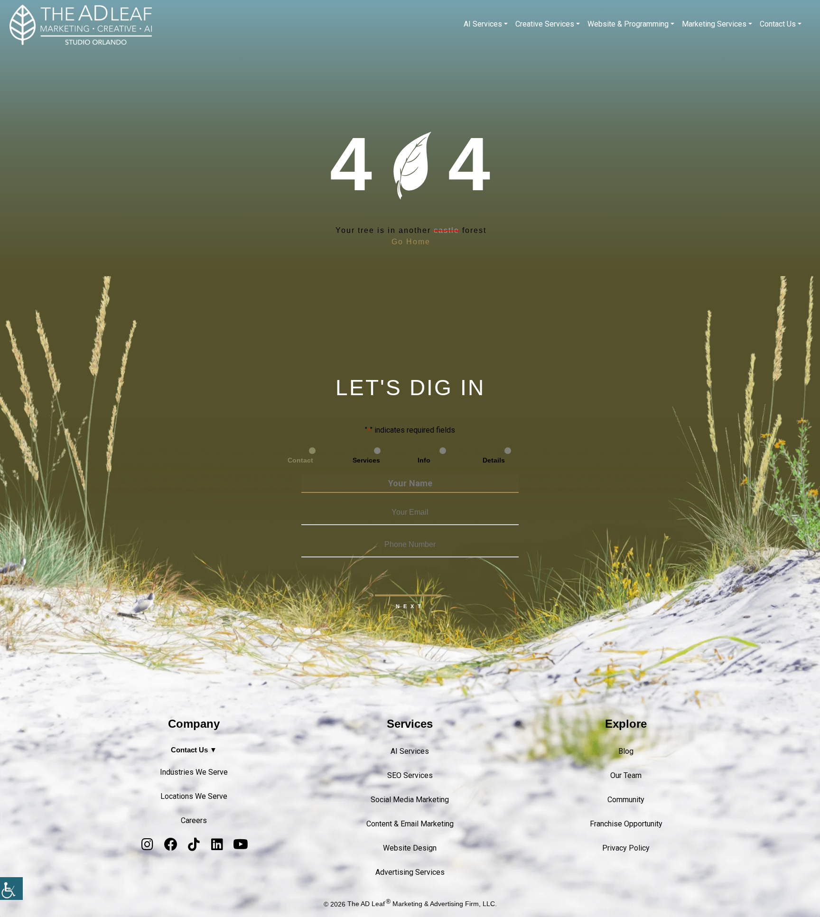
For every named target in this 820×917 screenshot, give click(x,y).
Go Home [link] (410, 242)
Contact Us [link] (778, 23)
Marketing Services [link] (714, 23)
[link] (11, 888)
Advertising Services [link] (410, 872)
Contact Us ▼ (194, 750)
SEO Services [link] (410, 775)
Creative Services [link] (544, 23)
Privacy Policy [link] (626, 847)
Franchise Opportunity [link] (626, 823)
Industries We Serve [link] (194, 772)
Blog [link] (626, 751)
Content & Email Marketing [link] (410, 823)
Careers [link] (194, 820)
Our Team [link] (626, 775)
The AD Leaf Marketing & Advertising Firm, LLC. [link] (422, 904)
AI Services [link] (483, 23)
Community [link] (625, 799)
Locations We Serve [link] (193, 796)
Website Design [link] (410, 847)
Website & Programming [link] (628, 23)
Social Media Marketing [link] (410, 799)
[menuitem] (486, 24)
